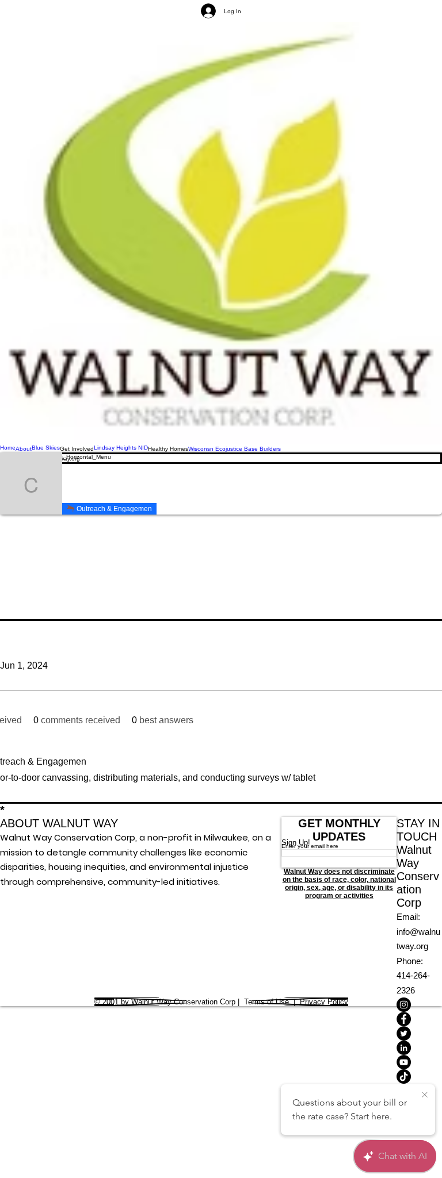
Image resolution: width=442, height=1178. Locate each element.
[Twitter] (419, 1033)
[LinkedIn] (419, 1048)
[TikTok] (419, 1076)
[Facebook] (419, 1019)
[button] (77, 448)
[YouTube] (419, 1062)
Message (189, 484)
